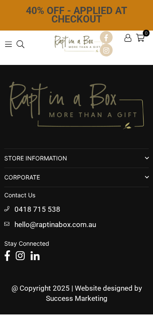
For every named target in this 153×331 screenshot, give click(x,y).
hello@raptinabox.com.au (55, 224)
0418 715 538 (37, 209)
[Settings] (128, 37)
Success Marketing (77, 298)
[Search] (20, 43)
